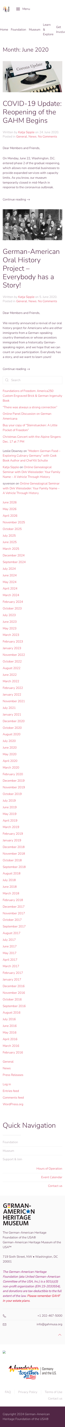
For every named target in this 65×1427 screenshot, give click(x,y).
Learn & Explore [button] (48, 29)
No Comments (47, 136)
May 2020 (9, 754)
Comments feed (13, 1098)
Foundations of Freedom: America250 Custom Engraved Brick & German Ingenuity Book (32, 396)
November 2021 (14, 701)
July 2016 (9, 1019)
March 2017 (11, 966)
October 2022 (12, 661)
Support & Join (12, 1159)
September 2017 (14, 926)
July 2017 (9, 940)
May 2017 (9, 953)
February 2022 (13, 688)
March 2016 (11, 1046)
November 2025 (14, 522)
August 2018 (11, 873)
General (21, 136)
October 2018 (12, 860)
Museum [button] (34, 30)
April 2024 (10, 588)
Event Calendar (51, 1177)
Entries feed (11, 1091)
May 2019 (9, 814)
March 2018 (11, 893)
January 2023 (12, 648)
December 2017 (14, 907)
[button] (23, 9)
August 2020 (11, 734)
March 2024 (11, 595)
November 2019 (14, 787)
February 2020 (13, 774)
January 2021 (12, 714)
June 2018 (10, 887)
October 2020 (12, 728)
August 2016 (11, 1012)
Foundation (10, 1142)
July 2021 (9, 708)
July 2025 (9, 536)
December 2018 (14, 847)
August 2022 (11, 668)
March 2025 (11, 549)
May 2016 (9, 1032)
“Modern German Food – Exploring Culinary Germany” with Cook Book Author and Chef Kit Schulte (31, 456)
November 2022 (14, 655)
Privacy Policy (27, 1392)
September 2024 (14, 562)
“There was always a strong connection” (30, 407)
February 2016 (13, 1052)
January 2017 (12, 979)
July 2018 (9, 880)
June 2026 (10, 502)
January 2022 (12, 694)
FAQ (8, 1392)
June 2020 (10, 747)
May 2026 (9, 509)
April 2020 (10, 761)
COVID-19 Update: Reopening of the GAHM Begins (32, 112)
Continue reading (14, 199)
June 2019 (10, 807)
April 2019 (10, 820)
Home (4, 30)
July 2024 (9, 569)
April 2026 (10, 516)
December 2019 (14, 781)
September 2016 (14, 1006)
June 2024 (10, 575)
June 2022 (10, 675)
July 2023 (9, 615)
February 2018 (13, 900)
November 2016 (14, 993)
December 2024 (14, 555)
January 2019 (12, 840)
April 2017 (10, 960)
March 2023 (11, 635)
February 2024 (13, 602)
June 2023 (10, 622)
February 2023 (13, 641)
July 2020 (9, 741)
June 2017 (10, 946)
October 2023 (12, 608)
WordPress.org (13, 1104)
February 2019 (13, 834)
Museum (8, 1151)
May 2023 (9, 628)
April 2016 (10, 1039)
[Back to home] (7, 9)
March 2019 (11, 827)
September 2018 (14, 867)
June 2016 (10, 1026)
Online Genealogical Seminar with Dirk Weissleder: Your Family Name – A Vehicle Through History (31, 472)
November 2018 (14, 854)
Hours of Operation (49, 1169)
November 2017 (14, 913)
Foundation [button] (18, 30)
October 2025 (12, 529)
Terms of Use (53, 1392)
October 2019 (12, 794)
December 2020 (14, 721)
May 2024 (9, 582)
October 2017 (12, 920)
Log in (7, 1084)
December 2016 (14, 986)
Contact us (55, 1186)
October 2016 (12, 999)
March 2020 (11, 767)
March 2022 (11, 681)
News (32, 136)
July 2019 (9, 801)
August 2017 (11, 933)
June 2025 (10, 542)
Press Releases (13, 1075)
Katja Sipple (26, 132)
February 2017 (13, 973)
